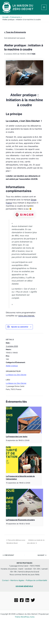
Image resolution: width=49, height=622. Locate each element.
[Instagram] (16, 600)
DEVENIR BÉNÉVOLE (24, 586)
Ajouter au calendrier (19, 327)
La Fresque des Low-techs (16, 436)
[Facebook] (22, 600)
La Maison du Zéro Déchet (16, 383)
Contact (5, 580)
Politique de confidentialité (36, 580)
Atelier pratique (12, 366)
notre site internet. (26, 315)
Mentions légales (17, 580)
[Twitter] (33, 600)
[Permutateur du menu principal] (44, 7)
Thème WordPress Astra (24, 617)
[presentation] (24, 420)
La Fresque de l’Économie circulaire (20, 520)
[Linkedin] (27, 600)
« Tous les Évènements (15, 32)
